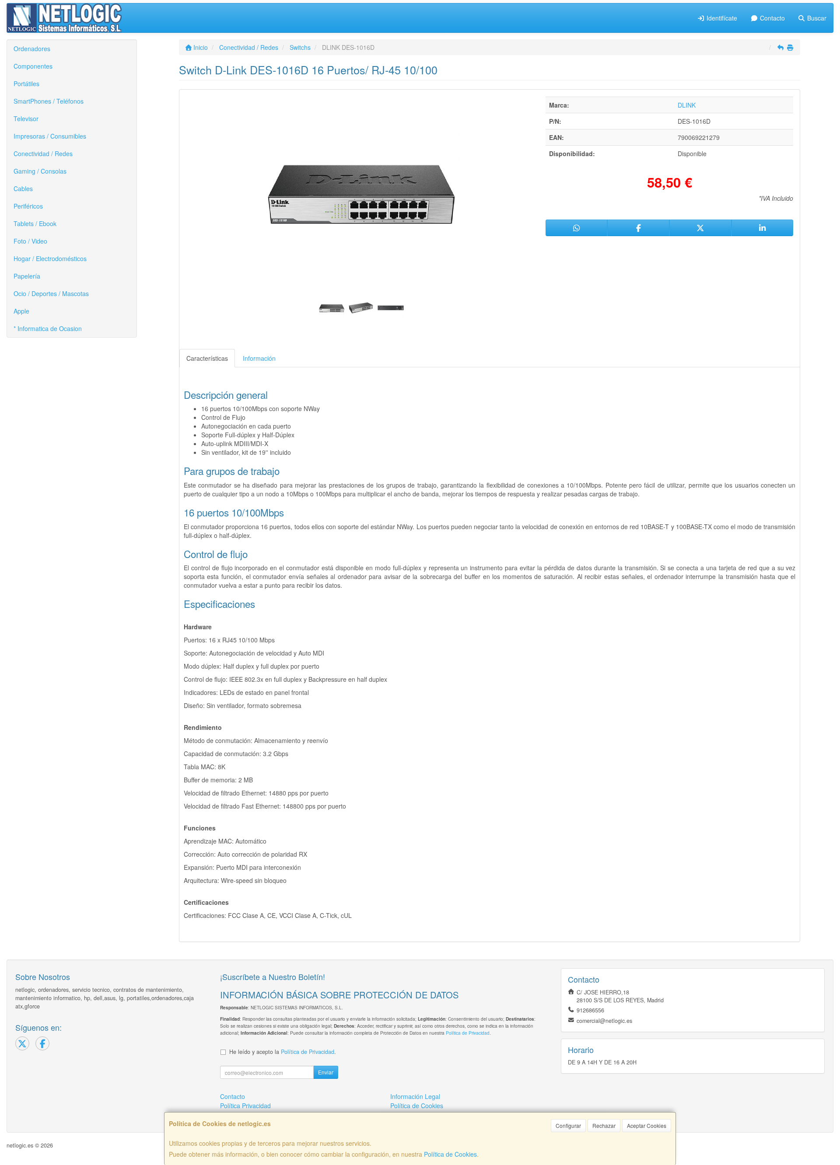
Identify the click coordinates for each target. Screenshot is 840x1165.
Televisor (26, 118)
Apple (21, 311)
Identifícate (721, 18)
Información (259, 358)
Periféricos (28, 206)
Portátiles (26, 83)
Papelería (27, 276)
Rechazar (604, 1125)
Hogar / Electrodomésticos (50, 258)
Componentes (33, 66)
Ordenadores (32, 48)
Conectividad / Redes (43, 153)
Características (207, 358)
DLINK (687, 105)
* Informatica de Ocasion (48, 328)
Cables (23, 188)
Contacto (771, 18)
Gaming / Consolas (40, 171)
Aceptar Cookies (646, 1125)
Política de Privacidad (468, 1032)
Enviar (325, 1072)
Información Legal (415, 1096)
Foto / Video (30, 241)
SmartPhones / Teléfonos (49, 101)
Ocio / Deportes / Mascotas (51, 293)
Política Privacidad (245, 1105)
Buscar (815, 18)
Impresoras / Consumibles (50, 136)
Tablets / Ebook (35, 223)
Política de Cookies (450, 1154)
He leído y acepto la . (282, 1052)
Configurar (568, 1125)
